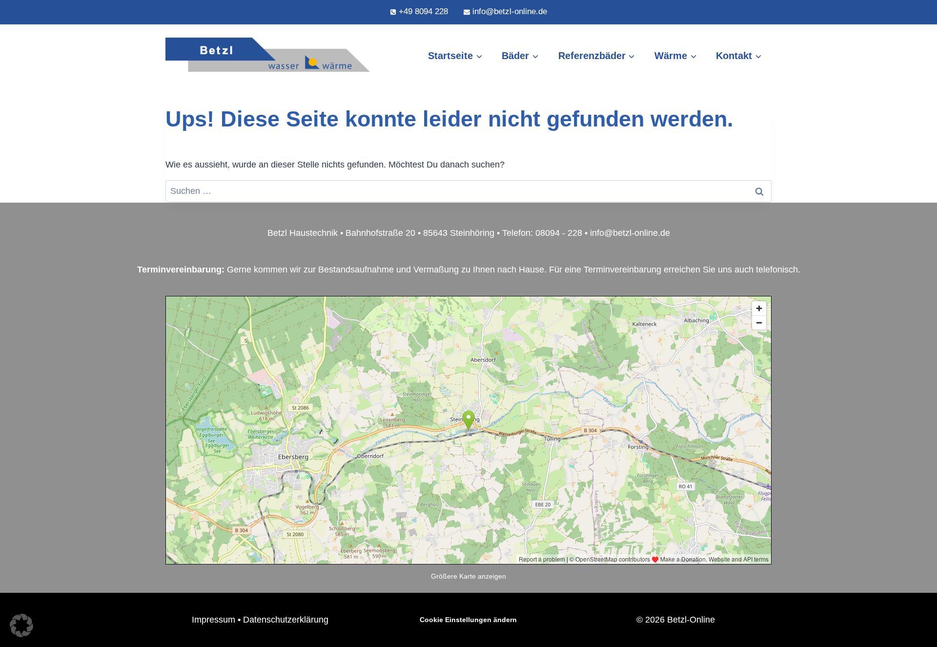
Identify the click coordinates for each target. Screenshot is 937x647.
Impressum (213, 620)
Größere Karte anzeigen (468, 576)
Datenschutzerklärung (285, 620)
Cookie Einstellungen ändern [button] (468, 620)
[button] (21, 625)
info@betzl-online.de (630, 233)
